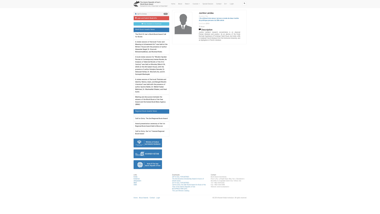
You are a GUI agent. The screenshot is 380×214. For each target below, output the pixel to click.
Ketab (135, 177)
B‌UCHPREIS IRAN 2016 (179, 189)
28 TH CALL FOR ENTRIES (180, 177)
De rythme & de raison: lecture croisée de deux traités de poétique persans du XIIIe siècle (219, 19)
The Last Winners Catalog (180, 191)
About (180, 4)
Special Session (208, 4)
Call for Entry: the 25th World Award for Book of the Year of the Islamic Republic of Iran (189, 186)
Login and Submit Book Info (147, 18)
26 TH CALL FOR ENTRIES (180, 183)
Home (173, 4)
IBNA (135, 183)
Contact (218, 4)
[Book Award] (151, 2)
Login (158, 198)
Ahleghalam (137, 181)
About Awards (143, 198)
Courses (196, 4)
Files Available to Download (152, 24)
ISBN (135, 185)
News (187, 4)
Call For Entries (152, 14)
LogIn (232, 4)
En (225, 4)
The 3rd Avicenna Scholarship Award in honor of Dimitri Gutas (188, 180)
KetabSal (137, 179)
